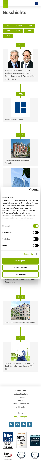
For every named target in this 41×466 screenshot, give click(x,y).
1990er (19, 26)
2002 (29, 31)
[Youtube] (17, 424)
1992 (8, 31)
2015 (8, 36)
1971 (8, 26)
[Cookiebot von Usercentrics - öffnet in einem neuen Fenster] (29, 189)
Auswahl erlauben (20, 267)
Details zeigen (29, 254)
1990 (30, 26)
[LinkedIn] (11, 424)
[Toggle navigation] (5, 4)
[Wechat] (23, 424)
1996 (18, 31)
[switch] (36, 232)
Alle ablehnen (21, 274)
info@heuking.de (20, 417)
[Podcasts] (29, 424)
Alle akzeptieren (20, 261)
